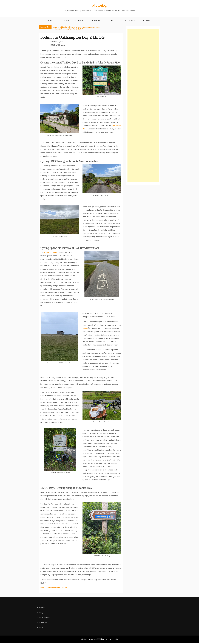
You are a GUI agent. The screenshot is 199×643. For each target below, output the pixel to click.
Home (49, 20)
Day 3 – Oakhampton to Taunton (53, 588)
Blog (41, 612)
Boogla (115, 639)
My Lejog (99, 5)
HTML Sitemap (45, 617)
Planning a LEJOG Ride (71, 21)
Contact (147, 20)
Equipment (96, 20)
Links (41, 627)
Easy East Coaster (51, 252)
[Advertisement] (143, 105)
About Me (43, 622)
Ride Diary (128, 21)
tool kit (85, 328)
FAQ (112, 20)
